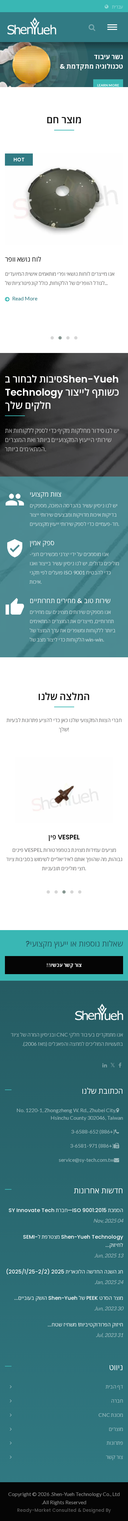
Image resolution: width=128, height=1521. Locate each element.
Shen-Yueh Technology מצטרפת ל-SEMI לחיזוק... (73, 1241)
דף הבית (114, 1386)
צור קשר (114, 1457)
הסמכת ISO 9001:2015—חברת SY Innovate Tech (66, 1210)
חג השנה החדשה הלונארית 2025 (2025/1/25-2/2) (64, 1271)
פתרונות (115, 1442)
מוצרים (116, 1429)
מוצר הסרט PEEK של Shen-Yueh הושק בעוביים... (68, 1298)
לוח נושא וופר (23, 259)
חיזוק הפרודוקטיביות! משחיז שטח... (85, 1324)
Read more (24, 298)
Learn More (108, 85)
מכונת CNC (110, 1415)
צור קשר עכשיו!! (64, 965)
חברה (117, 1400)
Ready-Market (34, 1510)
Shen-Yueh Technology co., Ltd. (85, 1494)
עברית (117, 7)
